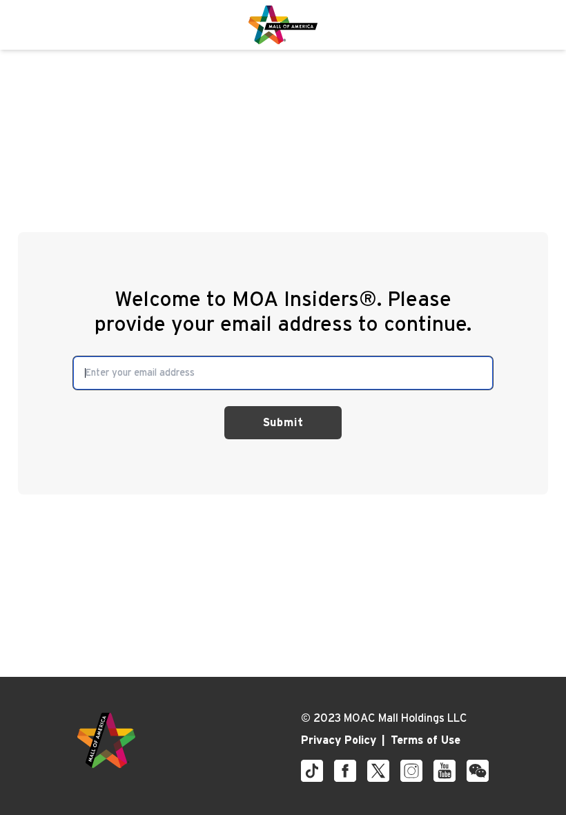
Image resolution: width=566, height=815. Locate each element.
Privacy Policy (338, 740)
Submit (283, 422)
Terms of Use (425, 740)
